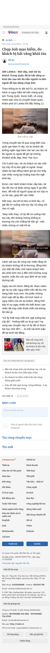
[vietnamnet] (13, 34)
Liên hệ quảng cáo (11, 603)
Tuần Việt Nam (9, 503)
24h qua (6, 536)
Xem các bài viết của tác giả (18, 64)
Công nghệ (31, 487)
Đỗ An (11, 60)
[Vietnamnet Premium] (9, 461)
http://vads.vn (17, 624)
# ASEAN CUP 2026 (30, 33)
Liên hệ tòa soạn (10, 569)
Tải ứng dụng (13, 634)
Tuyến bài (12, 544)
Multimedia (8, 531)
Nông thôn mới (33, 509)
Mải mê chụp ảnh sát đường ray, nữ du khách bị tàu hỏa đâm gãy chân (35, 345)
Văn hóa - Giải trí (34, 481)
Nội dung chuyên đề (36, 514)
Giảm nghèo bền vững (12, 509)
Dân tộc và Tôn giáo (11, 470)
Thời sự (5, 465)
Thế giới (30, 476)
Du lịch (9, 40)
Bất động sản (8, 498)
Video (29, 525)
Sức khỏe (6, 487)
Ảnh (4, 525)
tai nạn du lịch (22, 396)
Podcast (30, 531)
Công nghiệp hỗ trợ (35, 503)
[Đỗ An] (4, 60)
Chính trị (30, 459)
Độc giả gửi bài (36, 634)
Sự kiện (37, 544)
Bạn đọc (30, 498)
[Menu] (3, 32)
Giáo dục (6, 476)
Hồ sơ (29, 520)
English (6, 520)
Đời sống (6, 481)
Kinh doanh (32, 465)
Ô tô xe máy (7, 492)
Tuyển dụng (25, 641)
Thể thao (30, 470)
